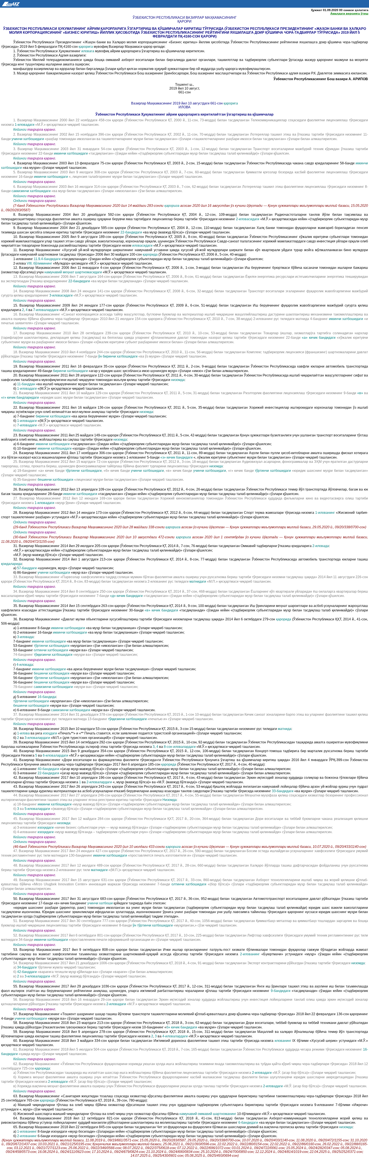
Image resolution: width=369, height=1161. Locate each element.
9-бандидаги (281, 991)
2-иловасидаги (248, 219)
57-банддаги (27, 568)
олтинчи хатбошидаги (51, 650)
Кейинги (19, 129)
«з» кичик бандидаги (176, 457)
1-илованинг (325, 512)
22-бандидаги (131, 232)
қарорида (150, 254)
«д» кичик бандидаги (126, 596)
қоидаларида (11, 564)
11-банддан (26, 384)
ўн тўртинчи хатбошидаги (153, 925)
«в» (360, 393)
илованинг (283, 1040)
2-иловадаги (116, 1004)
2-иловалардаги (99, 782)
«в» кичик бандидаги (162, 610)
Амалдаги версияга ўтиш (349, 13)
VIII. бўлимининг (40, 263)
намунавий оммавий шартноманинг (208, 1114)
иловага (88, 51)
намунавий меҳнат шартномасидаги (73, 272)
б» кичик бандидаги (182, 1027)
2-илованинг (251, 954)
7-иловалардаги (46, 310)
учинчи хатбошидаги (28, 139)
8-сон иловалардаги (180, 746)
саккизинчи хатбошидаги (31, 191)
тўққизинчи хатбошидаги (53, 654)
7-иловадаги (27, 425)
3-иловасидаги (61, 295)
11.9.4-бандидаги (48, 259)
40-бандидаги (49, 769)
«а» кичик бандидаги (319, 337)
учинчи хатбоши (100, 903)
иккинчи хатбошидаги (71, 153)
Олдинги (20, 201)
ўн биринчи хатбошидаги (118, 356)
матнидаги (198, 581)
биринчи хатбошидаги (71, 371)
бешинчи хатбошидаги (56, 479)
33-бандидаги (283, 791)
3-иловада (25, 637)
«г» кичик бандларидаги (20, 397)
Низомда (170, 800)
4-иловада (24, 664)
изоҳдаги (50, 733)
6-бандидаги (248, 1122)
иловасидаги (142, 245)
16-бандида (47, 697)
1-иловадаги (25, 124)
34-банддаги (27, 967)
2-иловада (320, 546)
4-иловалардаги (175, 1036)
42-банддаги (27, 972)
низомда (177, 380)
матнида (284, 729)
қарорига (86, 46)
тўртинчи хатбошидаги (83, 470)
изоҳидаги (46, 827)
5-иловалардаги (37, 809)
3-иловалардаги (38, 738)
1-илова (24, 733)
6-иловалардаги (56, 755)
